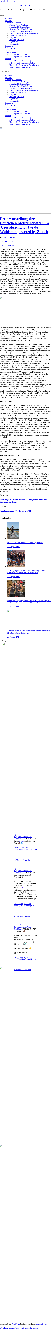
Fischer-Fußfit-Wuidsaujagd (19, 25)
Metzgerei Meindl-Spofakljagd (20, 31)
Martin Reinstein (10, 237)
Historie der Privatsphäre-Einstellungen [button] (24, 65)
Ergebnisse (13, 42)
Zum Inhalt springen (7, 1)
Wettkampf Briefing (16, 40)
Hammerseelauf (10, 50)
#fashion (17, 847)
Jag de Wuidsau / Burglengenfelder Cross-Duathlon (23, 837)
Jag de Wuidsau (25, 5)
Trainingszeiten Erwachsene (19, 57)
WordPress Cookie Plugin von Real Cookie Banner (19, 1328)
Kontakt (8, 59)
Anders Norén (41, 1324)
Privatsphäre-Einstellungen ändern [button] (22, 63)
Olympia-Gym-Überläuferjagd (20, 29)
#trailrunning (18, 904)
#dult (30, 847)
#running (17, 906)
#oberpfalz (30, 906)
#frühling (33, 849)
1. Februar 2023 (9, 241)
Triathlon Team (10, 52)
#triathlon (17, 959)
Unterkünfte (14, 44)
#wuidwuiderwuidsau (22, 849)
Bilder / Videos (10, 48)
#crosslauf (27, 904)
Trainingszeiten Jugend (18, 54)
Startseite (8, 19)
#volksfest (24, 847)
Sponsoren (9, 46)
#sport (23, 906)
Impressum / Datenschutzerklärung (18, 61)
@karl (21, 841)
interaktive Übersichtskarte (19, 35)
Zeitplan (12, 38)
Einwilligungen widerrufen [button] (19, 67)
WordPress (16, 1324)
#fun (23, 959)
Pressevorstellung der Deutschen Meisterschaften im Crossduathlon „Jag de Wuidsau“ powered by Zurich (24, 225)
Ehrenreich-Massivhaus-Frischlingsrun (23, 33)
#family (33, 959)
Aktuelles (8, 21)
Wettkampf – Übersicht (13, 23)
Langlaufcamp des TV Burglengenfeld (15, 511)
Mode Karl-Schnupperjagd (19, 27)
